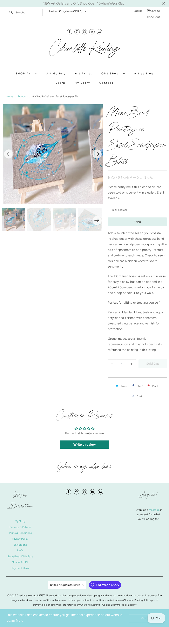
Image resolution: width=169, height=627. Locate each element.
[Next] (97, 154)
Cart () (155, 10)
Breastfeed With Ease (20, 556)
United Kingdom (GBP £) (66, 11)
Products (23, 96)
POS (103, 604)
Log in (138, 10)
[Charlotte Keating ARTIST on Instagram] (84, 31)
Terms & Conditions (20, 532)
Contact (106, 82)
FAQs (20, 550)
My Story (82, 82)
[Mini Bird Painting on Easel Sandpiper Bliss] (53, 154)
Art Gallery (56, 73)
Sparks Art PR (20, 562)
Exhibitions (20, 544)
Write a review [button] (84, 444)
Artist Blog (144, 73)
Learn (60, 82)
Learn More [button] (15, 620)
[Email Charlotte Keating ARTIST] (99, 31)
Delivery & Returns (20, 527)
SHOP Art (24, 73)
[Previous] (8, 154)
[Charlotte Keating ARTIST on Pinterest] (77, 31)
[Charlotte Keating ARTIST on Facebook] (69, 31)
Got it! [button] (145, 618)
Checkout (153, 17)
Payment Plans (20, 568)
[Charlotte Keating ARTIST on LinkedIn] (92, 31)
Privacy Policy (20, 538)
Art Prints (83, 73)
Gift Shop (111, 73)
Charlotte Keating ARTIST (31, 595)
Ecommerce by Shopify (123, 604)
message (154, 509)
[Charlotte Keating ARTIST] (84, 50)
